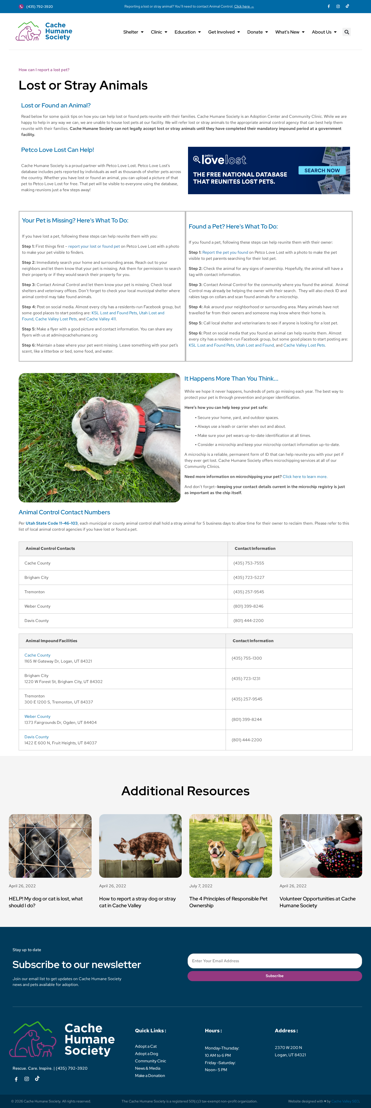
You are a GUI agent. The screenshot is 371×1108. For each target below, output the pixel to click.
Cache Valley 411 (101, 319)
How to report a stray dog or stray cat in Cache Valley (137, 902)
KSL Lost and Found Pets (114, 313)
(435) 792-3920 (72, 1068)
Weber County (37, 716)
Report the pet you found (225, 252)
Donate (255, 32)
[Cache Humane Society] (44, 31)
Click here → (244, 6)
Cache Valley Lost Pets (56, 319)
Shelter (130, 32)
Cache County (37, 655)
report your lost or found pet (94, 246)
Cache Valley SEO (345, 1101)
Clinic (156, 32)
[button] (346, 32)
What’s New (287, 32)
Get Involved (221, 32)
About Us (321, 32)
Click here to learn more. (305, 476)
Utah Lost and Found (255, 345)
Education (185, 32)
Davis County (36, 737)
